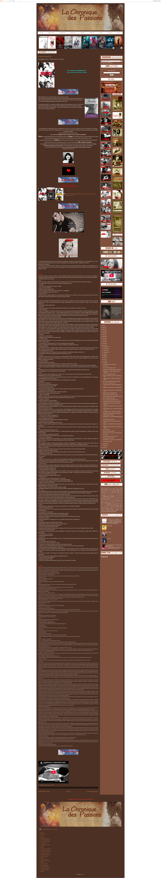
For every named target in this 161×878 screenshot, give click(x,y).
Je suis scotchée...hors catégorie (114, 492)
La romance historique (45, 860)
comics (111, 500)
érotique (112, 511)
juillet (104, 355)
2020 (103, 336)
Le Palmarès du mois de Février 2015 (110, 436)
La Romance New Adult (45, 850)
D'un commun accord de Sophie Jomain (110, 399)
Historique (113, 491)
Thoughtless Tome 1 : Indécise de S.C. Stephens (112, 411)
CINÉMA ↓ (101, 32)
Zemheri (108, 538)
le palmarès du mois (110, 504)
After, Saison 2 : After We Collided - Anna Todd (112, 369)
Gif (108, 491)
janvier (104, 445)
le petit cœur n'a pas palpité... (113, 505)
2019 (103, 338)
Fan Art (114, 490)
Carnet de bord (110, 489)
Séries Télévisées (44, 859)
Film (104, 491)
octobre (104, 350)
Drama (102, 490)
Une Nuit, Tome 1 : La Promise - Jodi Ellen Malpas (112, 439)
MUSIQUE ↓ (82, 32)
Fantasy (120, 490)
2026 (103, 325)
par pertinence (105, 62)
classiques (107, 500)
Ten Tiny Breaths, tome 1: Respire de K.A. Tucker (112, 396)
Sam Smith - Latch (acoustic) (108, 419)
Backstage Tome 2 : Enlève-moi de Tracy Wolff (112, 401)
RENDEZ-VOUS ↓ (51, 32)
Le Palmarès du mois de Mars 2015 (110, 364)
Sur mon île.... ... (106, 366)
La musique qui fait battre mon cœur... (109, 494)
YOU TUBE (110, 32)
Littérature (46, 785)
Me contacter (43, 833)
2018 (103, 340)
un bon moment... (105, 509)
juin (104, 357)
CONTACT (118, 32)
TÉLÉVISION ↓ (73, 32)
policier (112, 506)
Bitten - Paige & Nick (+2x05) (108, 398)
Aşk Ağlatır (109, 532)
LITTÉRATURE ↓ (62, 32)
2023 (103, 331)
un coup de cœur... (117, 509)
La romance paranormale (46, 848)
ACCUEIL (41, 32)
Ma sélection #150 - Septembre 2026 (114, 519)
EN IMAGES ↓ (92, 32)
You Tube (42, 836)
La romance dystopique (45, 841)
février (104, 443)
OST (112, 498)
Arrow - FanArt (106, 429)
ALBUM (42, 871)
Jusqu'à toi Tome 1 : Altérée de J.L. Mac (110, 394)
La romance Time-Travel (45, 839)
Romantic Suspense (44, 856)
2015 (103, 345)
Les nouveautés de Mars (107, 441)
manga (102, 506)
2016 (103, 343)
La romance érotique (45, 869)
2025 (103, 327)
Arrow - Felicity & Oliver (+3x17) (109, 367)
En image (109, 490)
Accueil (68, 791)
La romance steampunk (45, 844)
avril (104, 361)
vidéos (120, 510)
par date (111, 62)
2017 (103, 341)
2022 (103, 332)
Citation (117, 489)
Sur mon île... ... (106, 434)
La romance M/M (44, 863)
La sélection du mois (44, 838)
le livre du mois (113, 503)
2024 (103, 329)
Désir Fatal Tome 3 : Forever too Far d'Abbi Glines (112, 432)
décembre (105, 346)
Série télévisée (104, 499)
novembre (105, 348)
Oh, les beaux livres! (44, 866)
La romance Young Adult (45, 854)
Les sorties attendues (118, 495)
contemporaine (118, 500)
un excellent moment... (109, 510)
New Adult (51, 785)
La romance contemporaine (46, 851)
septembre (105, 352)
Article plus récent (43, 791)
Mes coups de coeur (44, 853)
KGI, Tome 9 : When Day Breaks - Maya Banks (111, 381)
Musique (42, 862)
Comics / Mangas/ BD (45, 868)
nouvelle (107, 506)
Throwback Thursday (115, 499)
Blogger (82, 874)
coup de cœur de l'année (109, 502)
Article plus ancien (92, 791)
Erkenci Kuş (109, 525)
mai (104, 359)
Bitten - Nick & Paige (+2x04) (108, 431)
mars (104, 362)
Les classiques (43, 842)
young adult (104, 511)
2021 (103, 334)
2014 (103, 447)
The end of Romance (45, 865)
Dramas (42, 857)
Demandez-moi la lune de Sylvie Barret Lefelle (112, 413)
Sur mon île (117, 498)
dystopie (107, 503)
